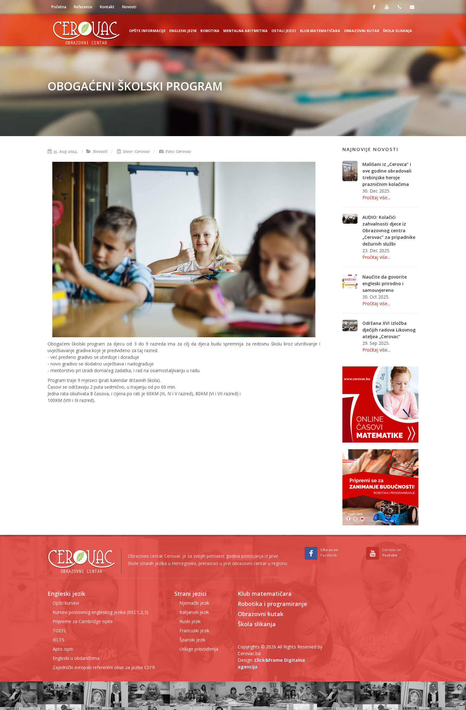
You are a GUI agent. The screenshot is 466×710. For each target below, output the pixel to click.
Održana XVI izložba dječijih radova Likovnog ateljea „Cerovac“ (389, 329)
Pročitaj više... (376, 197)
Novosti (129, 7)
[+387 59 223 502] (399, 7)
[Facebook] (374, 7)
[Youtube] (386, 7)
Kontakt (107, 7)
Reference (83, 7)
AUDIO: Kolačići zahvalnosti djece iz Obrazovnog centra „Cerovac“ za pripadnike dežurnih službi (388, 230)
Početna (58, 7)
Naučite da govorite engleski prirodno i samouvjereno (384, 283)
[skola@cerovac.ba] (412, 7)
